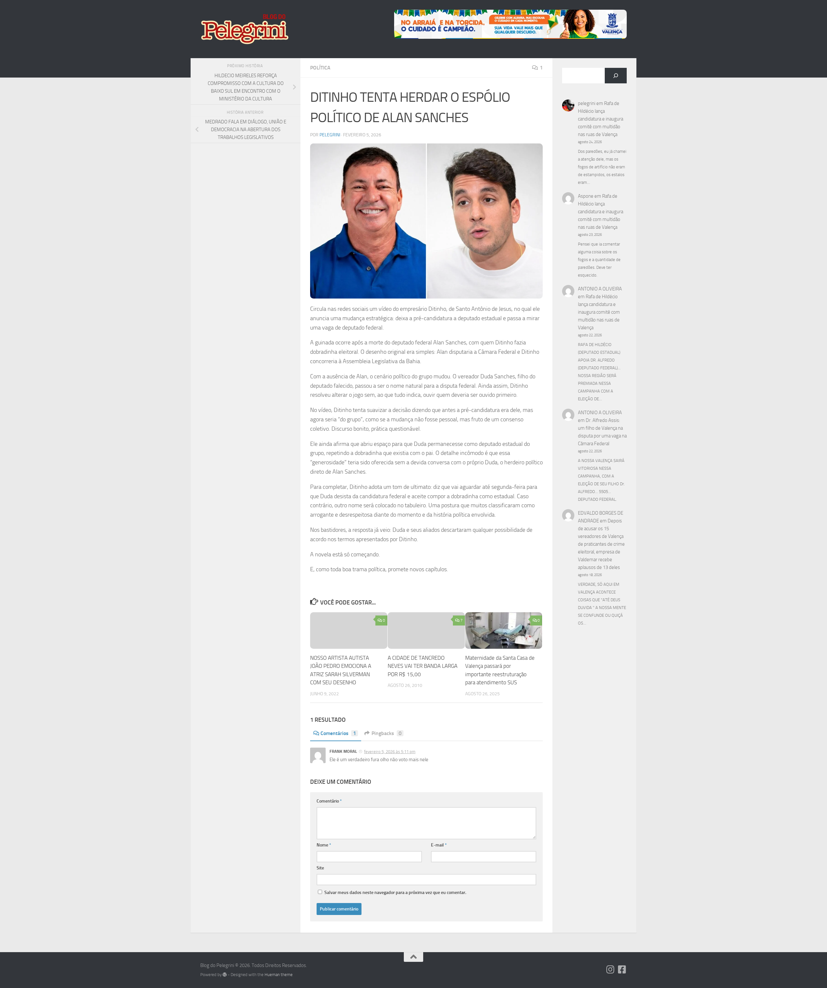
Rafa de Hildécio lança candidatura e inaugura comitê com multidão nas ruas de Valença (600, 118)
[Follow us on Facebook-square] (622, 969)
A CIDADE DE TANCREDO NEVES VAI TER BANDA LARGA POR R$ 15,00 (422, 666)
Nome (324, 845)
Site (320, 868)
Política (320, 68)
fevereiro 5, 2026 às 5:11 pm (389, 751)
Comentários (338, 733)
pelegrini (329, 135)
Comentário (329, 801)
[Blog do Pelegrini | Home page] (244, 29)
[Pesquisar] (616, 75)
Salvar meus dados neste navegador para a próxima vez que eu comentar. (395, 892)
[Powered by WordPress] (225, 974)
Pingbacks (387, 733)
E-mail (439, 845)
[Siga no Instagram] (610, 969)
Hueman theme (279, 974)
